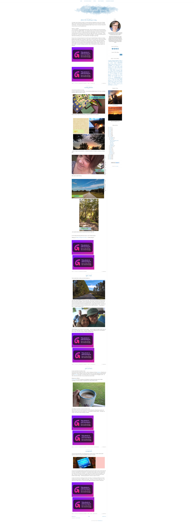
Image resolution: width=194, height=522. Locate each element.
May (111, 149)
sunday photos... (88, 87)
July (110, 147)
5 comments (104, 271)
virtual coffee (120, 82)
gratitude (120, 71)
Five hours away (74, 379)
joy (113, 73)
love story (120, 75)
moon (113, 77)
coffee (116, 66)
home (110, 72)
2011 (110, 155)
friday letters (112, 70)
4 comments (104, 513)
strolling (109, 81)
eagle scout (116, 67)
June (111, 148)
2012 (110, 154)
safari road (114, 79)
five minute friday (119, 69)
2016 (110, 133)
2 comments (104, 364)
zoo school (115, 84)
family (89, 83)
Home (89, 516)
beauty (112, 64)
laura (89, 364)
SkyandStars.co (100, 520)
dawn (121, 66)
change (121, 65)
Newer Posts (74, 516)
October (111, 139)
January (111, 153)
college (118, 66)
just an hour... (89, 368)
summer (112, 81)
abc (116, 61)
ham (108, 72)
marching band (110, 76)
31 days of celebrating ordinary (80, 83)
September (112, 145)
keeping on (93, 83)
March (111, 151)
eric (108, 69)
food (109, 70)
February (111, 152)
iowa (111, 73)
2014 (110, 135)
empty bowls (120, 67)
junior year (76, 374)
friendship (95, 513)
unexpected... (89, 451)
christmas (109, 66)
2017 (110, 132)
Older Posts (104, 516)
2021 (110, 128)
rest (111, 79)
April (111, 150)
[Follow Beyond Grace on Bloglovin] (115, 163)
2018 (110, 131)
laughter (121, 73)
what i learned (113, 83)
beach (115, 62)
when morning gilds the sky (115, 121)
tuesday (113, 82)
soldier (113, 80)
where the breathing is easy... (89, 20)
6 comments (104, 83)
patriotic (109, 79)
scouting (118, 79)
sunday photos (116, 81)
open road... (89, 276)
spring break (116, 80)
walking (109, 83)
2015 (110, 134)
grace (109, 71)
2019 (110, 130)
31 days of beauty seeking (113, 60)
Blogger (117, 166)
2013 (110, 136)
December (111, 137)
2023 (110, 127)
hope (112, 72)
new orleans (112, 78)
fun (121, 70)
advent (119, 61)
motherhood (92, 364)
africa (121, 61)
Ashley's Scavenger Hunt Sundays (81, 237)
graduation (112, 71)
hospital (115, 72)
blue (121, 64)
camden (110, 65)
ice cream (117, 72)
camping (114, 65)
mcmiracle (115, 76)
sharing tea (99, 372)
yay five (121, 83)
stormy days (120, 80)
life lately (115, 75)
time (108, 82)
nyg (114, 78)
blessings (119, 64)
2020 (110, 129)
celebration (117, 65)
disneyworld (110, 67)
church (113, 66)
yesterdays (110, 84)
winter (118, 83)
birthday (115, 64)
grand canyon (116, 71)
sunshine (121, 81)
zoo (113, 84)
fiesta (91, 513)
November (111, 138)
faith (89, 513)
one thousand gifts (118, 78)
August (111, 146)
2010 (110, 156)
